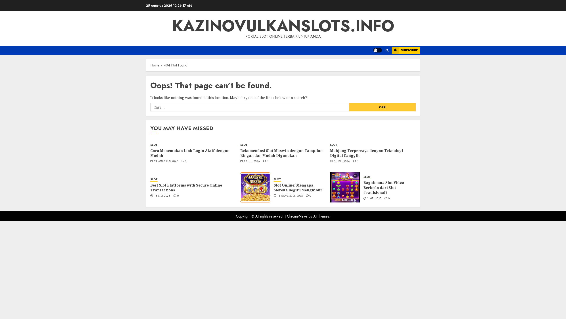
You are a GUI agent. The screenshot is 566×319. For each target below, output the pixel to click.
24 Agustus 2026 (166, 161)
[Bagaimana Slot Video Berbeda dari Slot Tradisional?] (345, 187)
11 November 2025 (290, 196)
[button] (387, 50)
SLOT (154, 145)
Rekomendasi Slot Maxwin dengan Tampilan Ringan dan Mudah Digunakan (281, 153)
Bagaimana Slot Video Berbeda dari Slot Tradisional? (383, 187)
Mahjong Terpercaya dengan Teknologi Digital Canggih (366, 153)
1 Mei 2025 (374, 198)
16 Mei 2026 (162, 196)
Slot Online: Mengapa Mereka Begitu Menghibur (298, 188)
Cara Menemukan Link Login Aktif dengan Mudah (189, 153)
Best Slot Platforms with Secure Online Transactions (186, 188)
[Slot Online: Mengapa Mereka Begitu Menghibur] (255, 187)
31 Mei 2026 (342, 161)
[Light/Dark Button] (377, 50)
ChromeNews (297, 216)
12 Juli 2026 (252, 161)
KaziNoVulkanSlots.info (283, 25)
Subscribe (409, 50)
